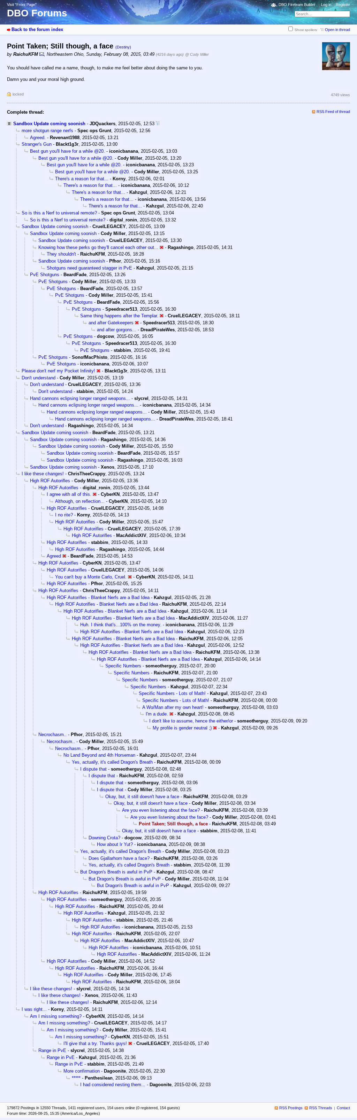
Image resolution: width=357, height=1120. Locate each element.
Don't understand (38, 377)
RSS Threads (320, 1108)
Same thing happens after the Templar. (119, 315)
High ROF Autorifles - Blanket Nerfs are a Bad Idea (98, 597)
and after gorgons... (116, 329)
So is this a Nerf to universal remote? (59, 212)
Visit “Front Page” (22, 4)
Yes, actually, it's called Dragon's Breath (112, 762)
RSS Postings (291, 1108)
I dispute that (93, 769)
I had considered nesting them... (112, 1084)
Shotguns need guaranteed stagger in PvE (89, 268)
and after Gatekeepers (111, 322)
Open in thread (337, 30)
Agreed (54, 556)
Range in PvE (52, 1050)
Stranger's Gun (37, 144)
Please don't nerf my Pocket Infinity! (58, 370)
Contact (343, 1108)
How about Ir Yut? (115, 844)
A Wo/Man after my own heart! (173, 707)
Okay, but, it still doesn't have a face (142, 796)
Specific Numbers (123, 665)
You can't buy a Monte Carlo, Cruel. (91, 577)
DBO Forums (37, 13)
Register (343, 4)
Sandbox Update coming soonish (49, 123)
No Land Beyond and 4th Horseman (99, 755)
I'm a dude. (157, 714)
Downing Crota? (104, 837)
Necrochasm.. (52, 734)
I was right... (34, 1009)
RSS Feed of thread (333, 111)
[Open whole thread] (158, 123)
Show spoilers (306, 30)
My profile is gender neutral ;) (182, 728)
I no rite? (64, 514)
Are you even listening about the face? (161, 810)
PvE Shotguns (44, 274)
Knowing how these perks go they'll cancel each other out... (98, 247)
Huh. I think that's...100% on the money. (120, 624)
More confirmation (81, 1071)
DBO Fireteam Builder (297, 4)
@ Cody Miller (197, 54)
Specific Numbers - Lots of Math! (172, 693)
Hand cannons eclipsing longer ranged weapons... (80, 398)
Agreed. (38, 137)
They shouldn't (61, 254)
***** (76, 1078)
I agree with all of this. (69, 494)
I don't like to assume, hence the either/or (191, 721)
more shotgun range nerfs (47, 130)
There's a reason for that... (81, 178)
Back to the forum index (37, 29)
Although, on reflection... (80, 501)
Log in (326, 4)
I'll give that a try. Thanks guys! (95, 1043)
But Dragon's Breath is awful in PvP (116, 872)
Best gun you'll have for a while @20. (67, 151)
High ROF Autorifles (50, 480)
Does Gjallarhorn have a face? (119, 858)
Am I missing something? (56, 1016)
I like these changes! (43, 473)
